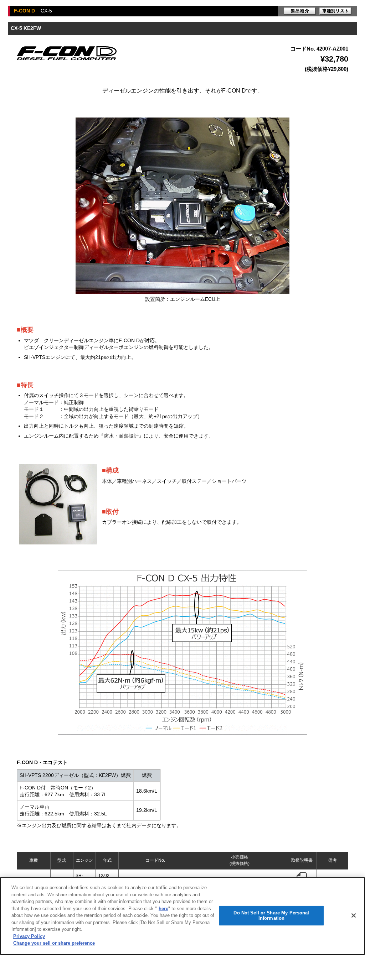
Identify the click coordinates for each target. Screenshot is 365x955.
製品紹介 (300, 11)
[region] (182, 916)
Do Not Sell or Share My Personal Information (271, 915)
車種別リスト (335, 11)
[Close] (353, 915)
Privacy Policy (29, 936)
